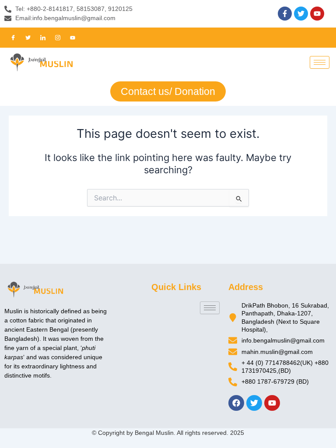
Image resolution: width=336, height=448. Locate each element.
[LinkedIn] (42, 37)
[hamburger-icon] (319, 62)
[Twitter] (28, 37)
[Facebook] (13, 37)
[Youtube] (72, 37)
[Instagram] (57, 37)
